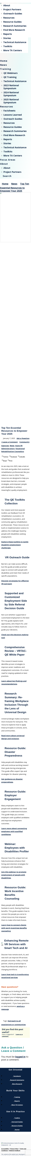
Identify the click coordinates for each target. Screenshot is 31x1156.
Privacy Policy (14, 1149)
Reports (17, 1101)
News (12, 446)
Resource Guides (17, 1126)
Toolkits (17, 1118)
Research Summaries (17, 1080)
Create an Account (7, 2)
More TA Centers (17, 1105)
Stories (17, 1130)
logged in (20, 1056)
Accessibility (5, 1149)
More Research (17, 1084)
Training (17, 1097)
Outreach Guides (17, 1122)
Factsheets (17, 1076)
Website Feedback (14, 1150)
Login (18, 2)
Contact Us (25, 2)
